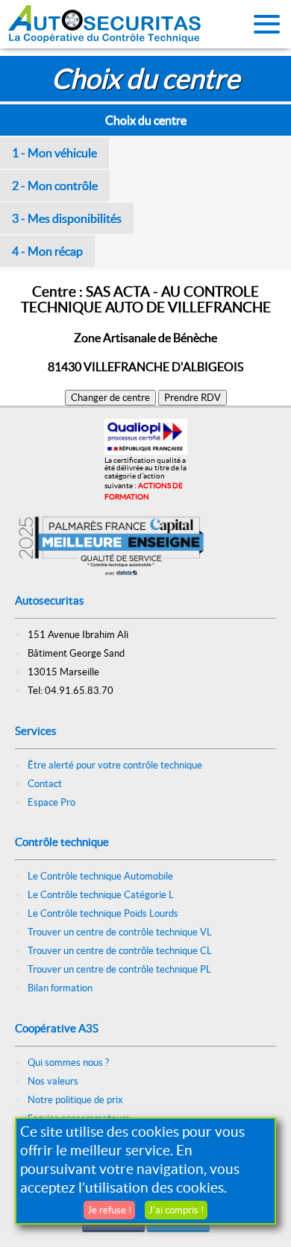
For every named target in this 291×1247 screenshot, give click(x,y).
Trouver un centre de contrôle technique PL (119, 969)
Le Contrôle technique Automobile (100, 876)
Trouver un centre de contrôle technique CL (120, 950)
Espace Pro (51, 802)
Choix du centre (146, 120)
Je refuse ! (109, 1210)
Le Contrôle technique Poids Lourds (103, 913)
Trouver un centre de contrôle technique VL (120, 932)
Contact (45, 783)
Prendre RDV (192, 397)
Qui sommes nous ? (68, 1062)
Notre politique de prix (75, 1099)
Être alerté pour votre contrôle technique (115, 765)
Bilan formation (60, 988)
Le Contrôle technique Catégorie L (101, 894)
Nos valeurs (53, 1081)
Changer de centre (110, 397)
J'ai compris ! (176, 1210)
